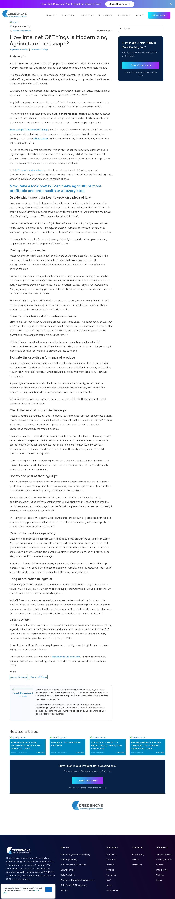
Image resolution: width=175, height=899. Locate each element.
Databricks (111, 854)
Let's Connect (159, 15)
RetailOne (137, 864)
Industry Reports (164, 859)
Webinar (160, 875)
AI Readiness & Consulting (73, 864)
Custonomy (138, 854)
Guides (159, 864)
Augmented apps (18, 677)
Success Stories (164, 854)
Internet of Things (39, 49)
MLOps (64, 890)
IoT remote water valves (29, 170)
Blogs (159, 880)
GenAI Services (68, 869)
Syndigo (110, 869)
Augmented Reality (19, 49)
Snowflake (111, 859)
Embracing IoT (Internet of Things (29, 129)
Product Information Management (77, 880)
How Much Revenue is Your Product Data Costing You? (71, 3)
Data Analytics (67, 875)
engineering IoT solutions (66, 656)
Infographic (162, 869)
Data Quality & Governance (73, 885)
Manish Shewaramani (22, 31)
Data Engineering (68, 859)
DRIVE (135, 859)
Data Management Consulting (75, 854)
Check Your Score (141, 65)
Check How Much (118, 4)
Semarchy (111, 875)
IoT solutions (40, 138)
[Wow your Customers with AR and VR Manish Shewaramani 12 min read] (68, 737)
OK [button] (49, 889)
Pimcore (110, 864)
